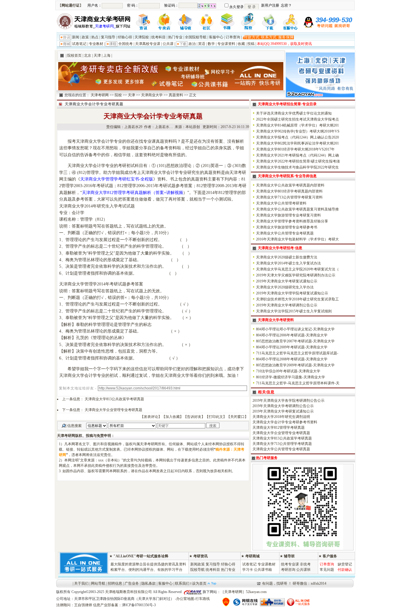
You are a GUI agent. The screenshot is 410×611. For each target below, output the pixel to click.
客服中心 (216, 37)
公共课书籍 (263, 570)
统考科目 (158, 37)
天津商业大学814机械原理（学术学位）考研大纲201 (297, 125)
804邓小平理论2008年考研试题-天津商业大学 (291, 359)
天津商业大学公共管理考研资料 (281, 203)
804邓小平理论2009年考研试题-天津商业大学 (291, 347)
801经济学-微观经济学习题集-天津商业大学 (290, 377)
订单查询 (233, 37)
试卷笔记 (79, 44)
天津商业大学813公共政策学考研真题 (114, 399)
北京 (87, 55)
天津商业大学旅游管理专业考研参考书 (286, 227)
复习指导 (108, 37)
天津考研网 (100, 95)
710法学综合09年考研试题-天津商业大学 (288, 371)
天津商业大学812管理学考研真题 (278, 427)
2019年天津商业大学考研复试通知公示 (286, 281)
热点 (94, 37)
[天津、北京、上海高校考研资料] (320, 96)
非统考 (305, 564)
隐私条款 (148, 583)
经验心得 (125, 37)
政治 (192, 44)
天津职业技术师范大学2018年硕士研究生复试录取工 (297, 299)
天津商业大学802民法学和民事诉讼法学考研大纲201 (297, 143)
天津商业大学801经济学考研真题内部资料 (289, 191)
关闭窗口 (237, 417)
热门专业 (175, 37)
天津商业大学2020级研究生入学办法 (285, 287)
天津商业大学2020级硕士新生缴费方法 (286, 257)
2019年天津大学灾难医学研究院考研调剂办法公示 (295, 275)
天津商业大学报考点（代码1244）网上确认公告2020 (297, 137)
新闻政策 (197, 564)
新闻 (75, 37)
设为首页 (199, 583)
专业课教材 (267, 564)
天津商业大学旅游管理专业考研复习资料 (288, 215)
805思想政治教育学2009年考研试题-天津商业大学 (295, 365)
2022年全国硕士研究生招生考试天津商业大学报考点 (297, 119)
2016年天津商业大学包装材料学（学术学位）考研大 (297, 239)
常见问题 (327, 570)
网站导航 (98, 583)
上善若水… (164, 127)
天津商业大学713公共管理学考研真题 (282, 444)
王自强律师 (83, 605)
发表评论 (151, 417)
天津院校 (141, 37)
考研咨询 (288, 570)
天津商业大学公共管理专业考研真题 (285, 233)
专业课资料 (226, 44)
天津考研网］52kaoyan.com (245, 592)
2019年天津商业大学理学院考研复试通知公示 (292, 293)
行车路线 (202, 599)
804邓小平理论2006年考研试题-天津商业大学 (291, 335)
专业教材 (96, 44)
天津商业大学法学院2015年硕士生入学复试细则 (294, 311)
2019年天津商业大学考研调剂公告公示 (286, 305)
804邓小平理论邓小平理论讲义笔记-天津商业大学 (295, 329)
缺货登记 (345, 564)
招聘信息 (115, 583)
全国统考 (125, 44)
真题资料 (176, 95)
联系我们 (182, 583)
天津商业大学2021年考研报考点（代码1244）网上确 (297, 155)
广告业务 (132, 583)
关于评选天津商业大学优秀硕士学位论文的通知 (294, 113)
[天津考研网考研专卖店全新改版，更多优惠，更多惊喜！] (170, 89)
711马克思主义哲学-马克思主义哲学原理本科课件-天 (297, 383)
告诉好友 (194, 417)
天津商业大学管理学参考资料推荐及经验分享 (292, 221)
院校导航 (197, 570)
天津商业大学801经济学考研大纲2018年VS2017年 (295, 149)
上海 (106, 55)
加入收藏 (172, 417)
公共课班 (303, 570)
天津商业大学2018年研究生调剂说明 (281, 417)
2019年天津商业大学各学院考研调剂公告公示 (288, 400)
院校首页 (74, 55)
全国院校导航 (196, 37)
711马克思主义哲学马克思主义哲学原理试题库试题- (297, 353)
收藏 (241, 44)
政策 (85, 37)
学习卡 (247, 570)
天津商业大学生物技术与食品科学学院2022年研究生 (297, 167)
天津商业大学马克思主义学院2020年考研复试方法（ (297, 269)
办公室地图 (185, 599)
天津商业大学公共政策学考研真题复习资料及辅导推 (297, 209)
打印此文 (216, 417)
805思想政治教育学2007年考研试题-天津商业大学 (295, 341)
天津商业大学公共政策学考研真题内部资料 (290, 185)
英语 (201, 44)
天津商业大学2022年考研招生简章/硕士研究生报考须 (298, 161)
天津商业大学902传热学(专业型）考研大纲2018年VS (297, 131)
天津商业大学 (152, 95)
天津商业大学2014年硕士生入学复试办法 (288, 263)
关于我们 (81, 583)
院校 (118, 95)
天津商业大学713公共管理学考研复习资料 (289, 197)
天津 (97, 55)
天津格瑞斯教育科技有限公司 (128, 592)
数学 (211, 44)
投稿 (251, 44)
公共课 (168, 44)
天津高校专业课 (147, 44)
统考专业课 (290, 564)
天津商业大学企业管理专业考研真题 (113, 410)
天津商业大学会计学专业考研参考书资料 (284, 422)
